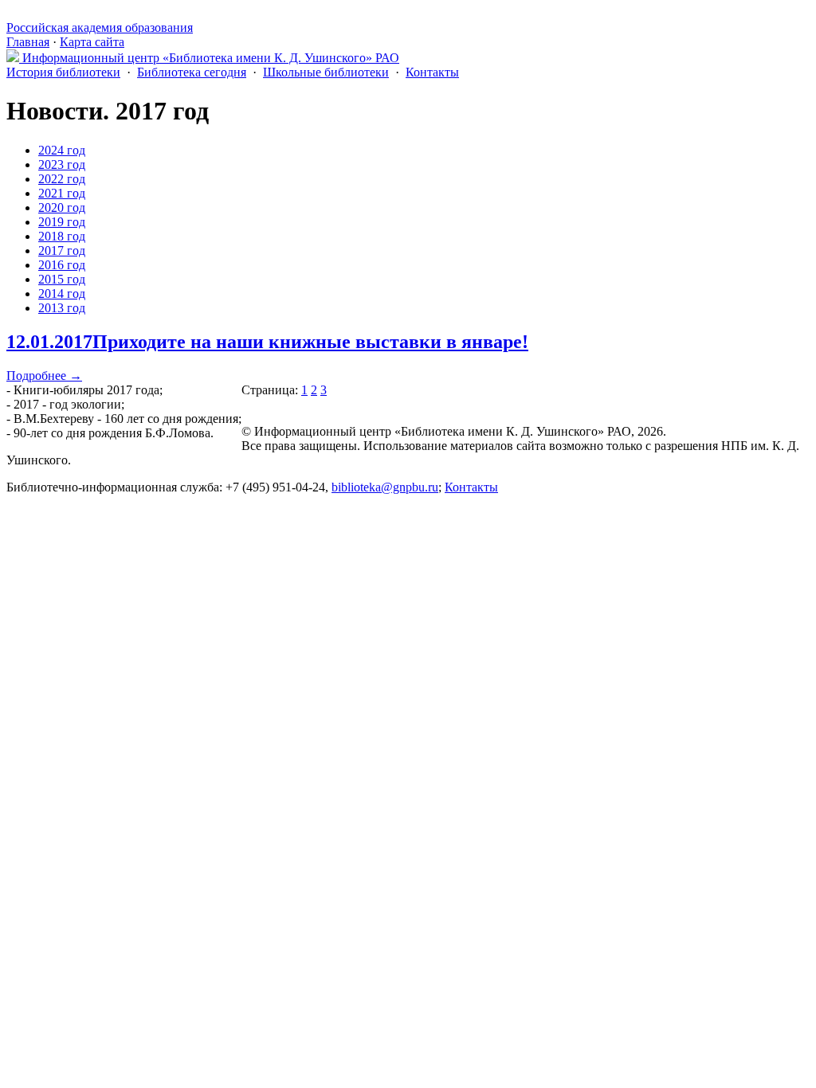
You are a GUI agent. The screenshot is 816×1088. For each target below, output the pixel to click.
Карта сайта (92, 42)
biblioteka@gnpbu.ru (385, 487)
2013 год (61, 308)
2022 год (61, 179)
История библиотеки (63, 72)
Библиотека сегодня (191, 72)
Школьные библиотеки (326, 72)
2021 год (61, 193)
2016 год (61, 265)
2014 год (61, 293)
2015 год (61, 279)
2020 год (61, 207)
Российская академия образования (99, 27)
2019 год (61, 222)
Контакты (432, 72)
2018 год (61, 236)
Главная (27, 42)
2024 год (61, 150)
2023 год (61, 164)
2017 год (61, 250)
